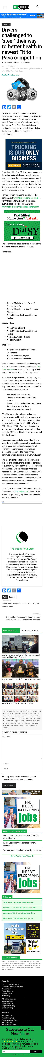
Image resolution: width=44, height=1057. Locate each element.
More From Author (30, 631)
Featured (12, 597)
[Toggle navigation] (5, 7)
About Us (5, 981)
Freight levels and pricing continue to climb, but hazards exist (20, 604)
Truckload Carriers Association (12, 987)
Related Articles (11, 631)
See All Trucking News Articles (21, 856)
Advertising (6, 996)
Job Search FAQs (7, 1016)
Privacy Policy (6, 989)
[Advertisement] (22, 277)
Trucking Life (6, 24)
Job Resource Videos (9, 1025)
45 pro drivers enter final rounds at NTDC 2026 (18, 703)
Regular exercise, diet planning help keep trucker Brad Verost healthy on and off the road (21, 656)
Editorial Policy (7, 993)
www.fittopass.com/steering (25, 198)
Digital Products (7, 1001)
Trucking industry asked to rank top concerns (22, 850)
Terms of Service (7, 991)
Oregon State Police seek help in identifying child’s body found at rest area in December (23, 618)
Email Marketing (7, 1008)
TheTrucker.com (21, 491)
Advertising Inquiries (9, 999)
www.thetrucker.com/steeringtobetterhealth (20, 207)
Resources (5, 1012)
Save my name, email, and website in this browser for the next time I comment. (19, 778)
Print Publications (8, 1003)
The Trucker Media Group (10, 984)
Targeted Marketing (8, 1006)
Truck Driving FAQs (8, 1018)
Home (4, 66)
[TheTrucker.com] (20, 7)
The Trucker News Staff (11, 62)
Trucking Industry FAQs (9, 1020)
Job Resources (7, 1022)
